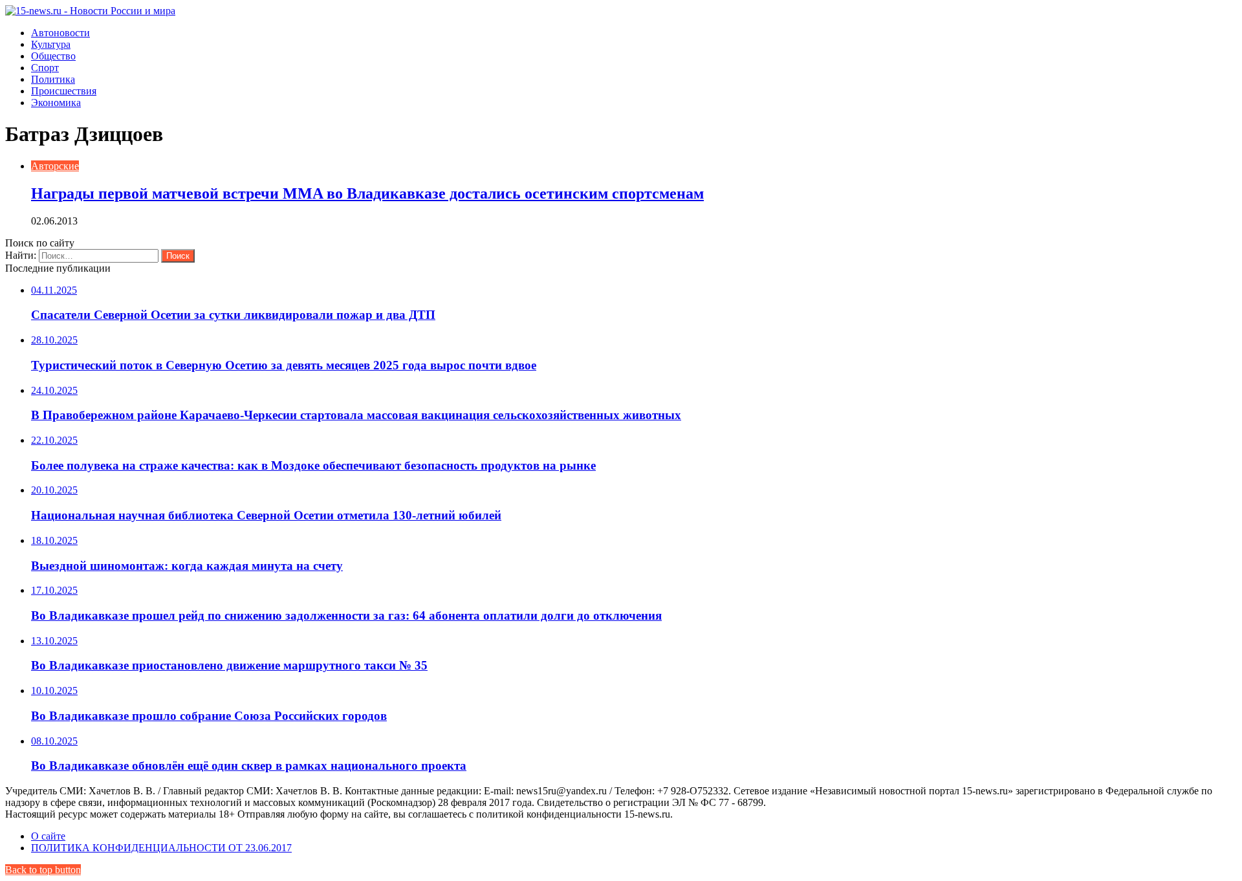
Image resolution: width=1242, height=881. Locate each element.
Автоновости (60, 32)
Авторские (55, 165)
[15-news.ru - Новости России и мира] (90, 10)
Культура (51, 44)
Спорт (45, 67)
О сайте (48, 836)
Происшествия (63, 90)
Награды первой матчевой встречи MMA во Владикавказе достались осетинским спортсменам (367, 193)
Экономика (56, 102)
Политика (53, 79)
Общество (53, 55)
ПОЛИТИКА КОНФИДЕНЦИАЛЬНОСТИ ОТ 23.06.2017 (161, 847)
